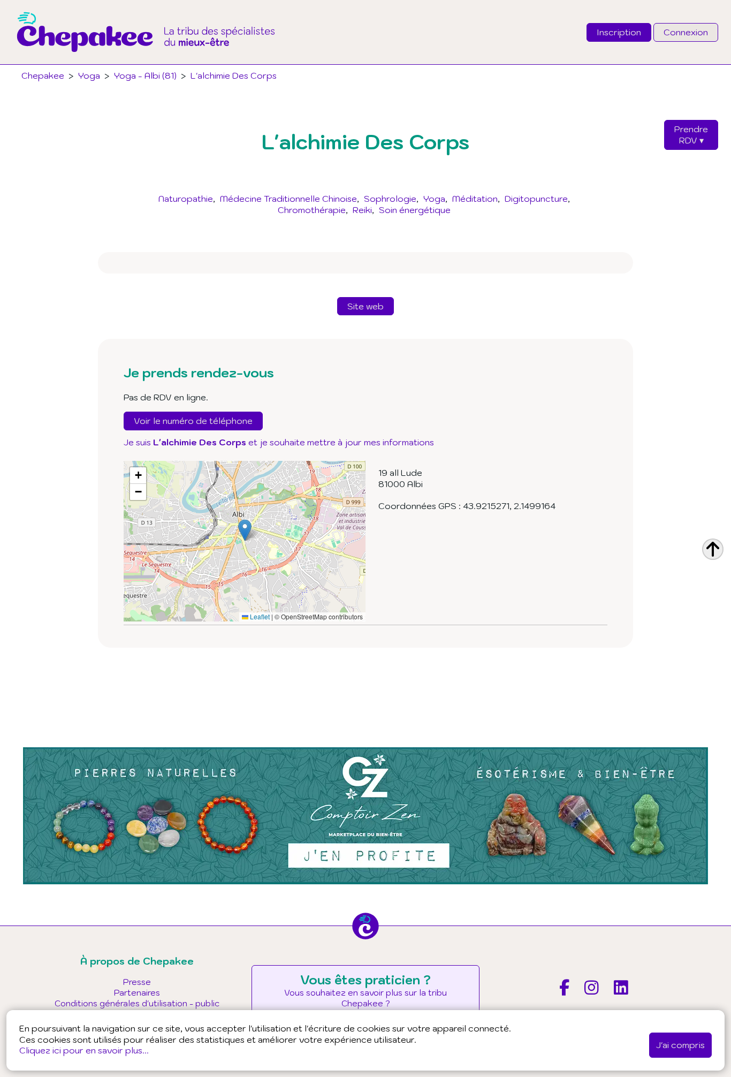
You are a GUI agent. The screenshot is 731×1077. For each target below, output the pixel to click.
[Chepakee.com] (146, 61)
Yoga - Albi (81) (145, 75)
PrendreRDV (691, 135)
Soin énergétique (415, 209)
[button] (245, 530)
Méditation (475, 198)
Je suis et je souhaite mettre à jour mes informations (279, 442)
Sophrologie (390, 198)
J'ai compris (680, 1045)
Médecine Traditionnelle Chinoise (288, 198)
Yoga (434, 198)
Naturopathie (185, 198)
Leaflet (259, 616)
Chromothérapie (312, 209)
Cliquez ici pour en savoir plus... (84, 1050)
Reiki (362, 209)
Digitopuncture (536, 198)
